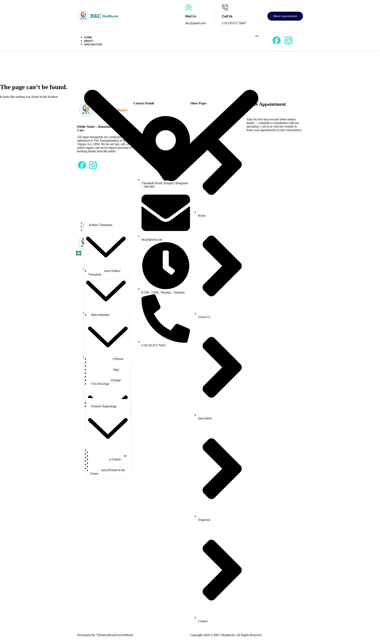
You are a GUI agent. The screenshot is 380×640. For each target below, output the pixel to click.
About (89, 40)
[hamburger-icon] (256, 36)
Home (88, 37)
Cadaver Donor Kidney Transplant (104, 272)
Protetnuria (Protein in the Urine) (107, 471)
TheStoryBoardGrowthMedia (114, 635)
